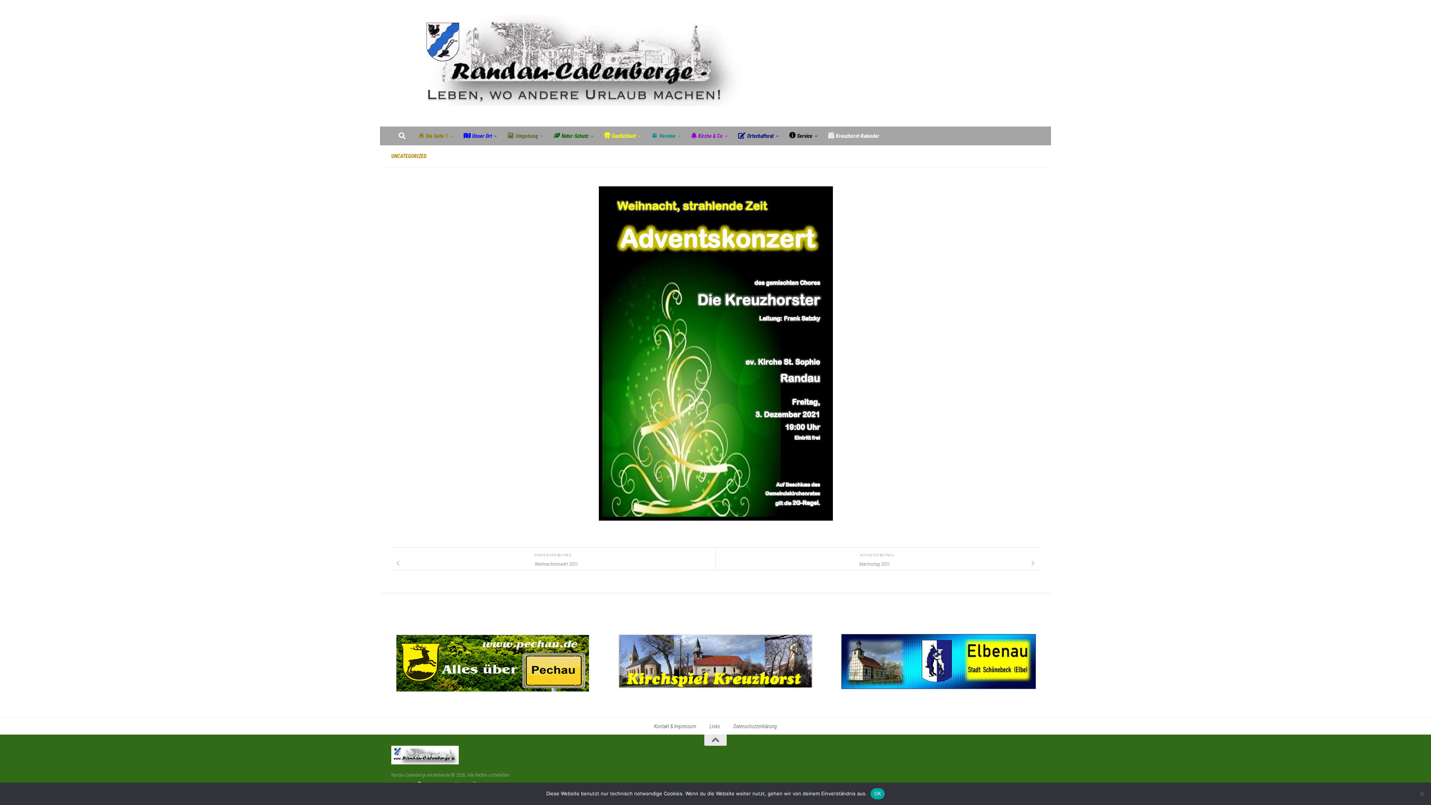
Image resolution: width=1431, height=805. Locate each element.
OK (877, 793)
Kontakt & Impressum (675, 726)
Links (715, 726)
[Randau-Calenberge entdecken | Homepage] (576, 63)
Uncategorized (409, 156)
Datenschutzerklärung (755, 726)
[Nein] (1421, 794)
